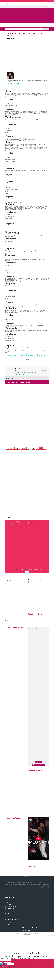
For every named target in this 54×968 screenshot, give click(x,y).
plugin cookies (50, 935)
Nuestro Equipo (11, 908)
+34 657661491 (11, 921)
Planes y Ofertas (11, 906)
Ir (5, 507)
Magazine (10, 903)
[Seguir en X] (27, 891)
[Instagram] (8, 378)
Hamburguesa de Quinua (15, 389)
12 (33, 448)
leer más (8, 394)
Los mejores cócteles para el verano (25, 355)
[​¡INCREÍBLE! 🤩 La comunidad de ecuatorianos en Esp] (44, 722)
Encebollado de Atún (14, 420)
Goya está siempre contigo (27, 521)
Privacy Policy (27, 930)
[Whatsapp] (6, 378)
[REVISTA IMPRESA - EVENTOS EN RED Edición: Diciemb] (44, 745)
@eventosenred (10, 620)
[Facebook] (10, 378)
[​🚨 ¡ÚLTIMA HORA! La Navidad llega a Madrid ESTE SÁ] (33, 690)
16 (7, 451)
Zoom (8, 924)
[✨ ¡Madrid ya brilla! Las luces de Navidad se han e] (44, 654)
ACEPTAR (27, 934)
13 (37, 448)
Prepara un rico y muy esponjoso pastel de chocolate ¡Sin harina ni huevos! (26, 404)
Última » (25, 451)
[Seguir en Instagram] (20, 25)
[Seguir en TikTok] (34, 25)
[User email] (12, 378)
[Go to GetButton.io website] (3, 966)
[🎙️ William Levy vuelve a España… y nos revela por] (44, 692)
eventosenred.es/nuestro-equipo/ (22, 374)
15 (44, 448)
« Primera (17, 448)
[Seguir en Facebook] (24, 25)
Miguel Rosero (9, 71)
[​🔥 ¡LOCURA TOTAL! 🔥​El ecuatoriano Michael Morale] (33, 747)
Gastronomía (9, 38)
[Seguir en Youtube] (29, 25)
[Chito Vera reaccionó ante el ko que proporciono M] (33, 715)
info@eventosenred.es (13, 919)
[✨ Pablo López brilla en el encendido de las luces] (33, 642)
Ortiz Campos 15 (12, 923)
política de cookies (32, 933)
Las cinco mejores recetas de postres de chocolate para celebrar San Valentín (25, 435)
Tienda (9, 904)
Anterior (23, 448)
